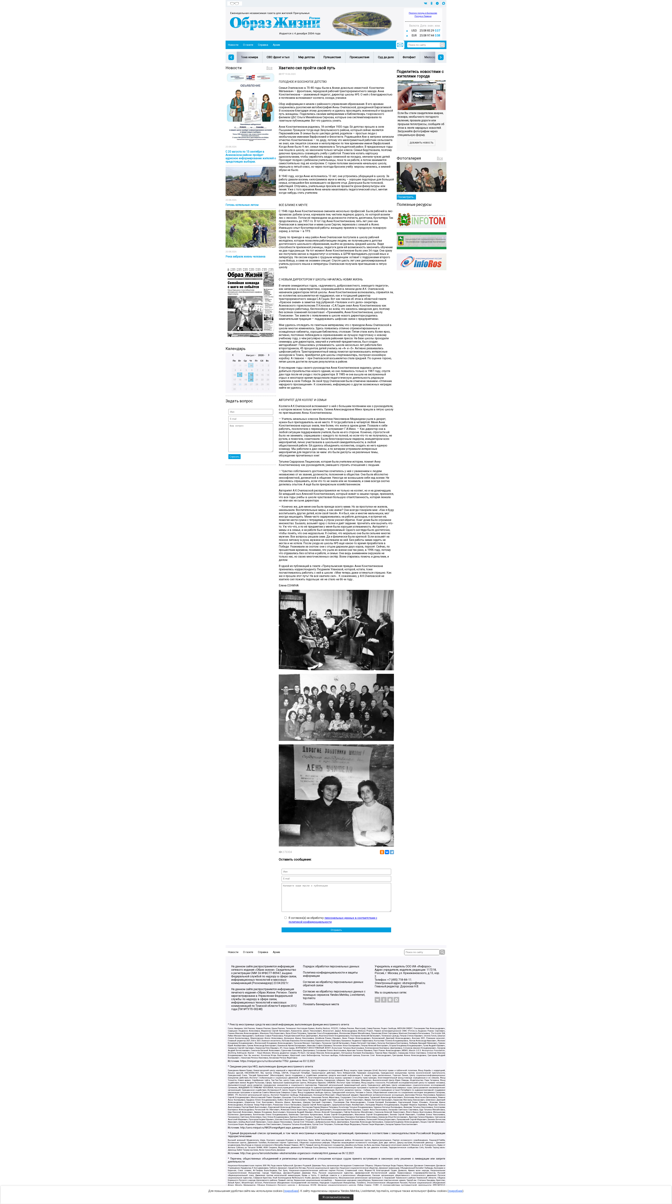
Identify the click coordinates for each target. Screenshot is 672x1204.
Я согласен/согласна (336, 1197)
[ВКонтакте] (387, 852)
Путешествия (332, 57)
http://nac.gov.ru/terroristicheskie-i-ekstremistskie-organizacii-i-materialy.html (284, 1153)
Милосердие (432, 57)
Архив (276, 44)
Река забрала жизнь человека (245, 256)
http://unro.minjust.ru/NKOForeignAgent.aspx (265, 1127)
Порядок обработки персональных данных (331, 966)
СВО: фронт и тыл (278, 57)
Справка (263, 44)
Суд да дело (386, 57)
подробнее (291, 1191)
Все (269, 68)
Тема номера (249, 57)
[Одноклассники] (382, 852)
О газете (248, 44)
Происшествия (359, 57)
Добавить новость (421, 142)
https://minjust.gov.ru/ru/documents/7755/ (264, 1061)
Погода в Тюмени (423, 16)
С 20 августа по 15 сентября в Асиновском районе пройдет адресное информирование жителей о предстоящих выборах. (251, 156)
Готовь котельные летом (242, 205)
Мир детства (306, 57)
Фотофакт (409, 57)
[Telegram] (392, 852)
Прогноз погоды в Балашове (423, 13)
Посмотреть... (406, 197)
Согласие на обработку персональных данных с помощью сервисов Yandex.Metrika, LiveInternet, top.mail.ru (334, 995)
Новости (233, 44)
